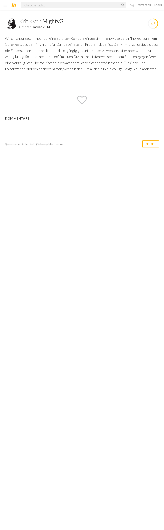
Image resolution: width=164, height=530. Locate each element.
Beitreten (144, 5)
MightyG (52, 21)
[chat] (132, 5)
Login (158, 5)
